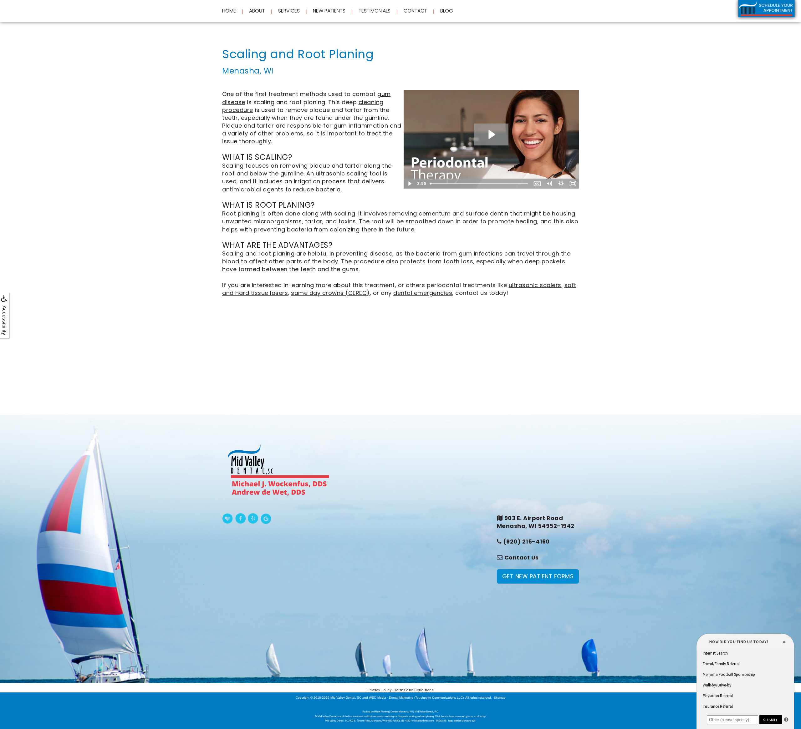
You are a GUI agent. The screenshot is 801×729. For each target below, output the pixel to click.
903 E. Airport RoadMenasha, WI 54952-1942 (535, 522)
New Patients (329, 11)
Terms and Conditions (414, 690)
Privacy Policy (379, 690)
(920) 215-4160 (526, 541)
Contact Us (521, 557)
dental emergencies (422, 293)
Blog (446, 10)
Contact (415, 10)
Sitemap (500, 697)
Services (289, 11)
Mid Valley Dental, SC (345, 697)
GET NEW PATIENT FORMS (538, 576)
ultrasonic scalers (535, 285)
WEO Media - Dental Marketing (391, 697)
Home (229, 10)
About (257, 11)
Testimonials (374, 10)
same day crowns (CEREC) (330, 293)
